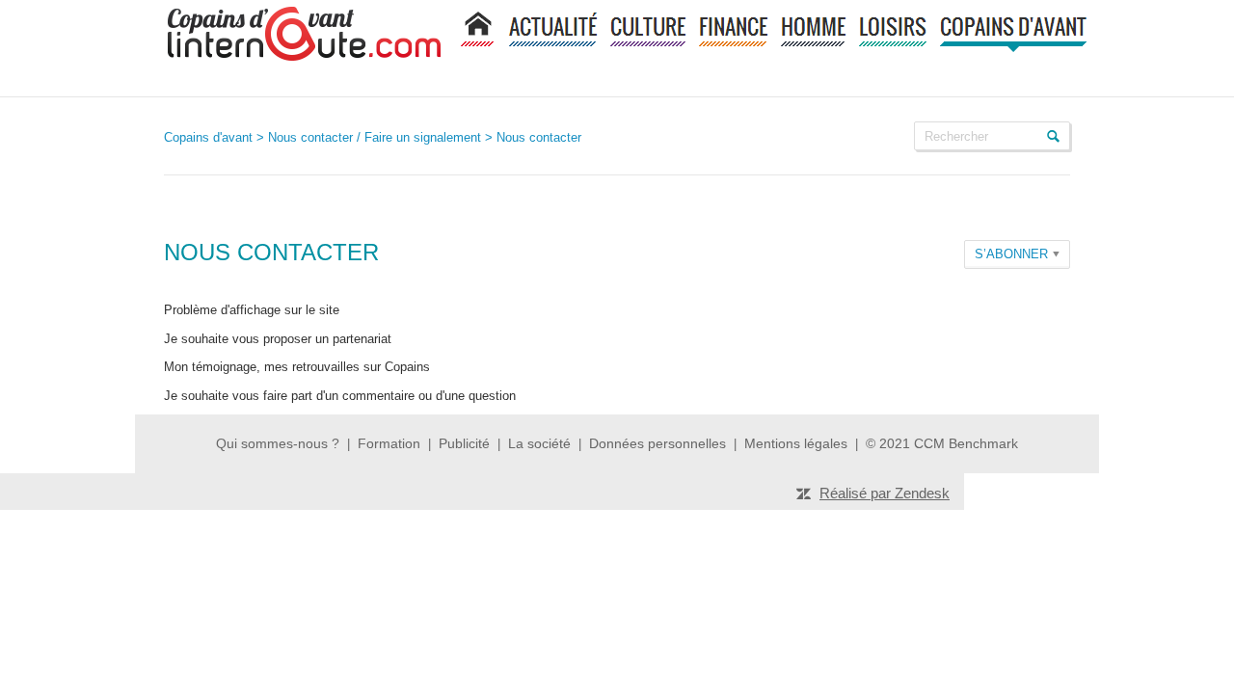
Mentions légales (797, 443)
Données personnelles (657, 443)
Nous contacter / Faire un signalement (374, 137)
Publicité (464, 443)
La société (539, 443)
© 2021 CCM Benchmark (942, 443)
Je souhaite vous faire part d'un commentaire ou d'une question (340, 395)
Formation (389, 443)
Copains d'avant (208, 137)
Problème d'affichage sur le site (251, 310)
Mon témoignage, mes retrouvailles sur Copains (297, 367)
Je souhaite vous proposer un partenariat (277, 339)
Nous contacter (538, 137)
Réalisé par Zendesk (884, 493)
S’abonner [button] (1011, 254)
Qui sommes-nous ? (277, 443)
